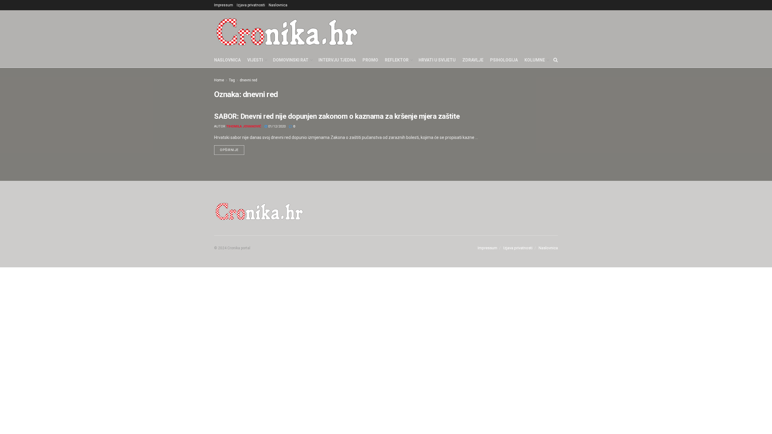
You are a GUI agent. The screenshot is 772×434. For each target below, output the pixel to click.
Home (219, 80)
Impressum (223, 5)
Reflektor (397, 60)
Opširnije (232, 148)
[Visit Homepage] (287, 31)
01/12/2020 (276, 126)
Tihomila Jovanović (243, 126)
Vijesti (255, 60)
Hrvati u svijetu (437, 60)
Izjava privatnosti (251, 5)
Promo (370, 60)
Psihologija (504, 60)
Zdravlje (472, 60)
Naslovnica (278, 5)
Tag (232, 80)
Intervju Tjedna (337, 60)
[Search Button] (555, 60)
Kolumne (534, 60)
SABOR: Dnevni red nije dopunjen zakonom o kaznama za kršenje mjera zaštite (337, 116)
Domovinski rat (290, 60)
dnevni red (248, 80)
